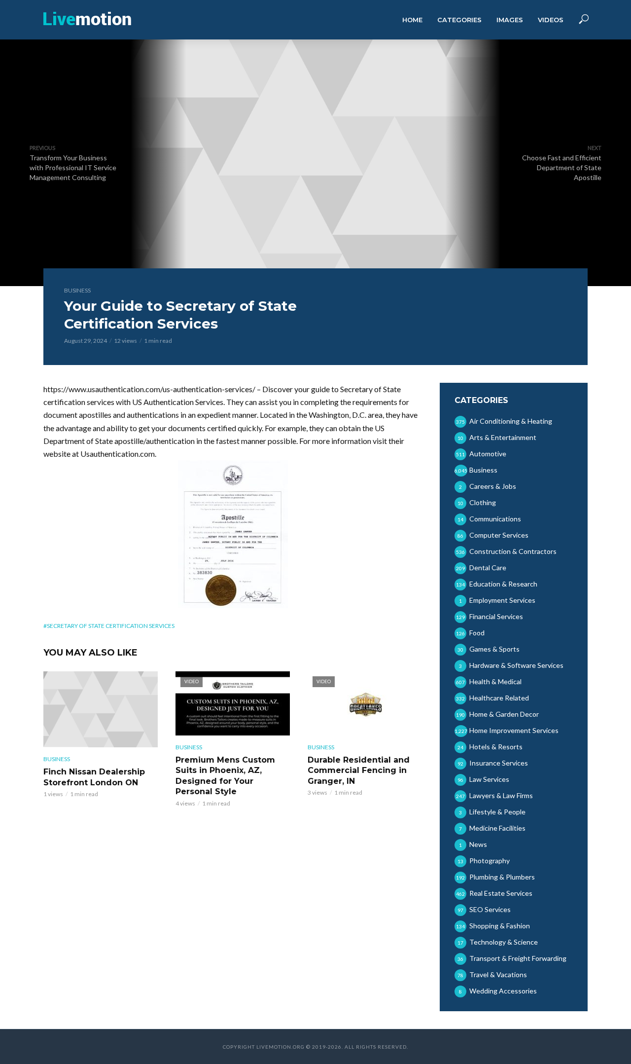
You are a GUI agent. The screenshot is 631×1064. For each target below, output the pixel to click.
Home (412, 20)
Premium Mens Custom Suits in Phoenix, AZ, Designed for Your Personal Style (225, 776)
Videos (550, 20)
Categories (459, 20)
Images (509, 20)
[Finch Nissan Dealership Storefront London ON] (100, 709)
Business (77, 290)
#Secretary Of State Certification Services (109, 625)
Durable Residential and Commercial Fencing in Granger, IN (359, 770)
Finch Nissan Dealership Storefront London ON (94, 777)
